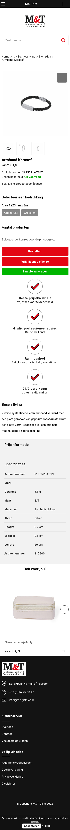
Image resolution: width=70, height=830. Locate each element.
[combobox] (30, 40)
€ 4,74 (12, 651)
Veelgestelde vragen (15, 741)
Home (5, 56)
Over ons (7, 727)
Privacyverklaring (12, 776)
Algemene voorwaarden (17, 762)
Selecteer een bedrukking (22, 197)
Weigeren (45, 826)
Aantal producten (15, 227)
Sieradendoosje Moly (18, 642)
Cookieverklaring (12, 769)
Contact (7, 734)
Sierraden (45, 56)
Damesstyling (26, 56)
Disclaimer (8, 783)
